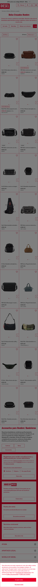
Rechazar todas (19, 584)
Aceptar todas (19, 580)
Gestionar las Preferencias (23, 572)
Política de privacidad (12, 574)
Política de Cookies (24, 574)
